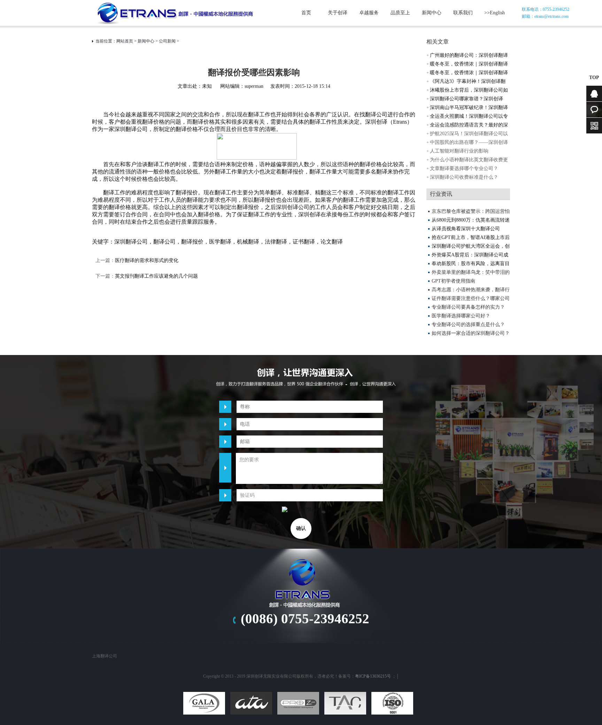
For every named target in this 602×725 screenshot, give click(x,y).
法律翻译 (276, 242)
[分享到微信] (339, 633)
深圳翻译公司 (131, 242)
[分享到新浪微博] (295, 633)
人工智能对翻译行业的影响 (459, 151)
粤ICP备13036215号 (373, 676)
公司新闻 (167, 41)
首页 (306, 12)
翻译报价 (192, 242)
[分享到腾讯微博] (310, 633)
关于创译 (337, 12)
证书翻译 (304, 242)
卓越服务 (369, 12)
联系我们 (463, 12)
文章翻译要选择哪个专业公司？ (464, 168)
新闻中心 (431, 12)
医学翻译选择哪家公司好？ (461, 315)
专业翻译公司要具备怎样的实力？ (468, 307)
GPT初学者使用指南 (453, 281)
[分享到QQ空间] (281, 633)
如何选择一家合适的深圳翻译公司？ (471, 333)
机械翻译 (248, 242)
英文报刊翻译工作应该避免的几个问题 (156, 276)
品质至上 (400, 12)
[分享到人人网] (325, 633)
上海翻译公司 (104, 656)
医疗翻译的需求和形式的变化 (146, 260)
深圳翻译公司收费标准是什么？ (464, 177)
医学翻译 (220, 242)
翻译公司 (164, 242)
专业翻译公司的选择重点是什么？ (468, 324)
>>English (494, 12)
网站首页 (124, 41)
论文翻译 (332, 242)
